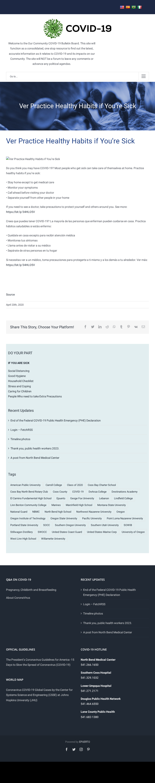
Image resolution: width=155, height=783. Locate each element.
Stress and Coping (19, 386)
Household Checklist (21, 381)
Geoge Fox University (82, 498)
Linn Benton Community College (28, 505)
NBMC (36, 511)
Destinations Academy (124, 491)
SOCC (46, 525)
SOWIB (128, 525)
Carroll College (54, 484)
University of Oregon (133, 531)
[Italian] (139, 7)
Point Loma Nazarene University (125, 518)
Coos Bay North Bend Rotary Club (29, 491)
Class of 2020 (75, 484)
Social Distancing (18, 370)
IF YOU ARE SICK (18, 363)
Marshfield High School (79, 505)
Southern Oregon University (70, 525)
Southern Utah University (105, 525)
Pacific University (92, 518)
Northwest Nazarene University (93, 511)
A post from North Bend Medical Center (34, 457)
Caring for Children (19, 391)
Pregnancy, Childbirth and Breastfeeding (31, 589)
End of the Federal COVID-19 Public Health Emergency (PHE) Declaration (55, 420)
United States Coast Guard (67, 531)
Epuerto (61, 498)
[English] (122, 7)
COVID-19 (78, 491)
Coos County (60, 491)
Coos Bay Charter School (102, 484)
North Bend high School (58, 511)
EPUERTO (84, 741)
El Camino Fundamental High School (30, 498)
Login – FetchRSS (21, 429)
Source (10, 294)
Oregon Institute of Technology (27, 518)
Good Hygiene (17, 376)
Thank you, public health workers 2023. (34, 448)
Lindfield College (123, 498)
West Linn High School (23, 538)
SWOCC (42, 531)
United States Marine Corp (102, 531)
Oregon (120, 511)
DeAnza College (98, 491)
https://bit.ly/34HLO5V (20, 211)
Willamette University (53, 538)
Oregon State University (63, 518)
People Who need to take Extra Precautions (35, 396)
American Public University (25, 484)
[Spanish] (128, 7)
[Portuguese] (134, 7)
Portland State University (24, 525)
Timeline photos (20, 439)
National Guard (18, 511)
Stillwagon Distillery (21, 531)
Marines (56, 505)
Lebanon (104, 498)
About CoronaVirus (18, 597)
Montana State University (111, 505)
